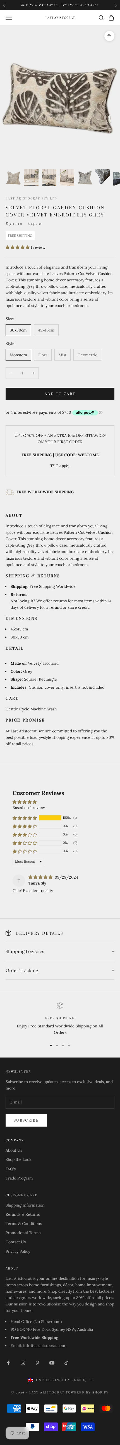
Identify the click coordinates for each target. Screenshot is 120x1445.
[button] (18, 247)
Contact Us (16, 1241)
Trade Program (19, 1178)
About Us (14, 1150)
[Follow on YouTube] (52, 1363)
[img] (41, 877)
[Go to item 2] (31, 177)
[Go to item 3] (49, 177)
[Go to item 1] (13, 177)
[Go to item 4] (67, 177)
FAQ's (11, 1168)
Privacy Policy (18, 1251)
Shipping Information (25, 1205)
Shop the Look (19, 1159)
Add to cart (60, 393)
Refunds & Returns (23, 1214)
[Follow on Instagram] (23, 1363)
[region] (60, 1019)
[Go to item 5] (85, 177)
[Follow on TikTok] (66, 1363)
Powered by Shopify (87, 1392)
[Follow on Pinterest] (37, 1363)
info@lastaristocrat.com (44, 1345)
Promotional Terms (23, 1232)
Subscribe (26, 1120)
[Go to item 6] (103, 177)
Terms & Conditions (24, 1223)
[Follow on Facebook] (8, 1363)
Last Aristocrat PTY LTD (31, 198)
